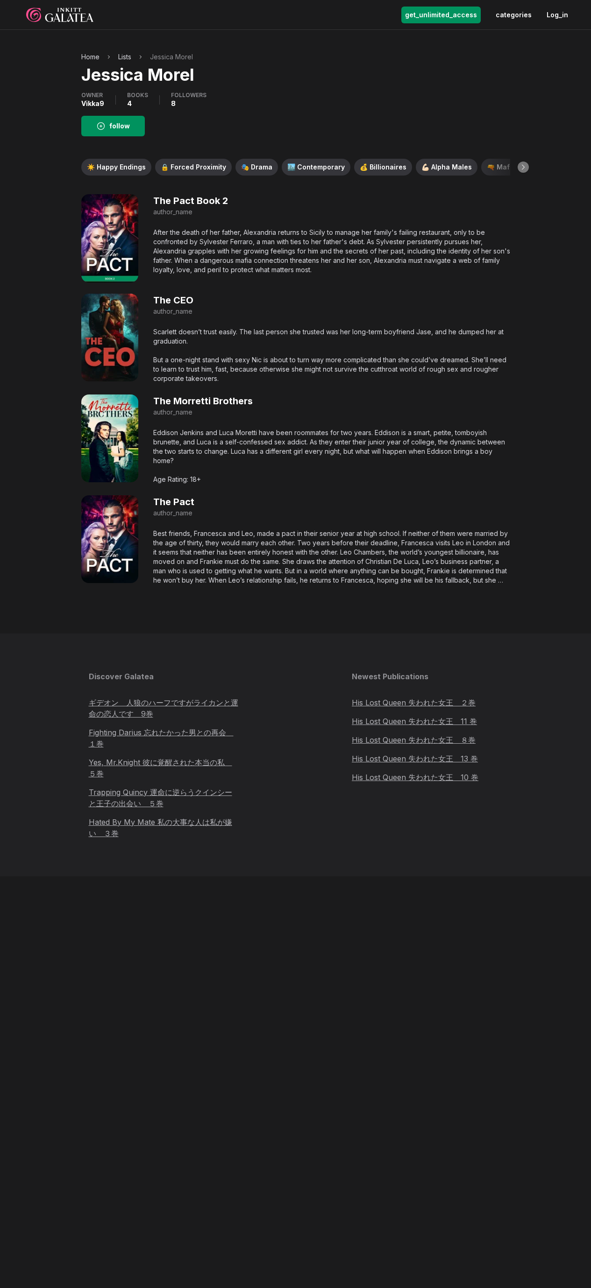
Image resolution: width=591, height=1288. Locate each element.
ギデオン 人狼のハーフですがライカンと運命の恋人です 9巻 (163, 708)
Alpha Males (446, 167)
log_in (557, 15)
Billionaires (383, 167)
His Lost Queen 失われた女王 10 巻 (415, 777)
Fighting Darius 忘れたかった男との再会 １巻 (161, 738)
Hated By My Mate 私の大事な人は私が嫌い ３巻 (160, 827)
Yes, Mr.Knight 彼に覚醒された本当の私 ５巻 (160, 768)
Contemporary (316, 167)
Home (90, 57)
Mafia (501, 167)
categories (514, 15)
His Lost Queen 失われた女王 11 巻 (414, 721)
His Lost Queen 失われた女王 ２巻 (414, 702)
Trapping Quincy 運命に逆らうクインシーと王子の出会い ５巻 (160, 798)
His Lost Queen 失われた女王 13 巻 (415, 758)
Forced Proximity (193, 167)
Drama (256, 167)
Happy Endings (116, 167)
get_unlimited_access (441, 15)
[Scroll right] (523, 167)
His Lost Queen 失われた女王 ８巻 (414, 740)
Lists (124, 57)
